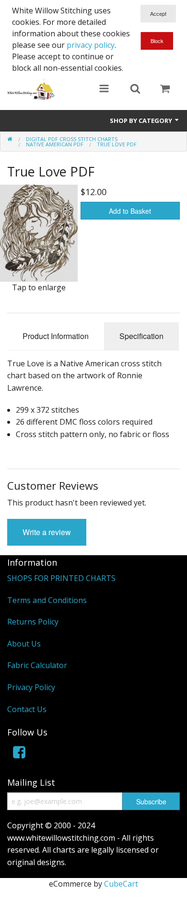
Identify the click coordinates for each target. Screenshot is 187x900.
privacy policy (91, 45)
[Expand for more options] (104, 89)
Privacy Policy (31, 687)
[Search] (135, 89)
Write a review (47, 532)
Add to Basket (130, 211)
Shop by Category (142, 120)
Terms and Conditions (47, 600)
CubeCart (121, 883)
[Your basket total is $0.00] (165, 89)
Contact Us (27, 709)
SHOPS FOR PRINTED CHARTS (61, 578)
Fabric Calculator (37, 665)
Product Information (56, 335)
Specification (141, 335)
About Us (24, 643)
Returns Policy (32, 621)
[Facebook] (19, 754)
